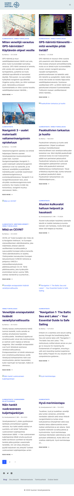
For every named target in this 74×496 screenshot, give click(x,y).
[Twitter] (7, 473)
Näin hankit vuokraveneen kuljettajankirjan (13, 409)
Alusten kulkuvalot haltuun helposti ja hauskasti (51, 208)
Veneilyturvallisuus (21, 38)
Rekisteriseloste (27, 480)
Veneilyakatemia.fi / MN (48, 216)
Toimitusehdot (40, 480)
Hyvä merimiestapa (52, 403)
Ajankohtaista (7, 38)
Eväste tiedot (53, 480)
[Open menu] (70, 4)
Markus (6, 54)
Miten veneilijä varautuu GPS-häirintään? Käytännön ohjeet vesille (18, 46)
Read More (7, 94)
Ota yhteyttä (14, 480)
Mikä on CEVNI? (12, 229)
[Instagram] (11, 473)
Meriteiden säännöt (21, 224)
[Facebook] (4, 473)
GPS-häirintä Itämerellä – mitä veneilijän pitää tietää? (55, 46)
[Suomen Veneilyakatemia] (12, 5)
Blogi (5, 480)
